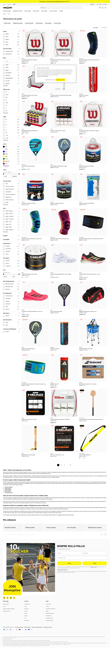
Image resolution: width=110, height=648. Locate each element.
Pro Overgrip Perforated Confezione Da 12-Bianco (60, 59)
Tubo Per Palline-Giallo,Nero (84, 454)
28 (70, 465)
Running (9, 4)
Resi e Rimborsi (48, 615)
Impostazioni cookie (6, 611)
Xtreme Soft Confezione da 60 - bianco (29, 274)
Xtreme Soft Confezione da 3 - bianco (29, 419)
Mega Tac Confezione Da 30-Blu (56, 203)
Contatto (47, 606)
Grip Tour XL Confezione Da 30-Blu (29, 203)
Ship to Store (27, 620)
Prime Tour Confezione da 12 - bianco (58, 130)
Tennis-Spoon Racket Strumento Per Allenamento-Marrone (91, 419)
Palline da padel (36, 10)
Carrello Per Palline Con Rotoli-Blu (86, 348)
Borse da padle (44, 10)
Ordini (26, 606)
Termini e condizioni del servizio (37, 627)
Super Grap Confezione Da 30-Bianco (86, 203)
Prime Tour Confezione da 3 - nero (57, 454)
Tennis (4, 4)
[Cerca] (41, 7)
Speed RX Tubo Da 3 (54, 384)
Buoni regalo (105, 4)
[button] (101, 534)
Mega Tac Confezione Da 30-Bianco (86, 166)
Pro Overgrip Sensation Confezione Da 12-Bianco (89, 130)
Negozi (47, 611)
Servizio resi (27, 608)
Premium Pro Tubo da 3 (83, 95)
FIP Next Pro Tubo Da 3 (54, 348)
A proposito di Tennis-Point (50, 608)
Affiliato (26, 611)
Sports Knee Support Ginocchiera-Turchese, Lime (32, 238)
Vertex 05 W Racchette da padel (28, 166)
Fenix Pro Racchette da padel (56, 311)
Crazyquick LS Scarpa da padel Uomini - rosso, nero (32, 311)
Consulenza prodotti (49, 618)
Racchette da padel (7, 10)
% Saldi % (61, 10)
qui (44, 75)
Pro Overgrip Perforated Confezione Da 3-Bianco (60, 419)
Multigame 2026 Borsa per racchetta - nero (88, 311)
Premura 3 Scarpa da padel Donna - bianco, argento (60, 274)
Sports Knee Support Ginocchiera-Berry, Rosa (59, 238)
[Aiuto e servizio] (100, 7)
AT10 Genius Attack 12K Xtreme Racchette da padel (60, 95)
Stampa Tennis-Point (49, 620)
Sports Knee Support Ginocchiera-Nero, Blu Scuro (89, 59)
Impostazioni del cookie (50, 79)
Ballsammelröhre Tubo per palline (28, 454)
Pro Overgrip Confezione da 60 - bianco (29, 95)
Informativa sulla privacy (19, 627)
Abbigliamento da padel (17, 10)
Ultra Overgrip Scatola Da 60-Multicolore (30, 130)
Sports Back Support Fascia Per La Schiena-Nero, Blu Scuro (91, 238)
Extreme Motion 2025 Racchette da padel (58, 166)
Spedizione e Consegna (50, 613)
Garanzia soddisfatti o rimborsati (8, 608)
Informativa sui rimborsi (48, 627)
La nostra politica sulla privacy (62, 569)
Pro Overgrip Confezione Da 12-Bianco (29, 59)
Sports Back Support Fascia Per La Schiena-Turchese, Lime (34, 384)
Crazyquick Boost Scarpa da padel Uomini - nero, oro (89, 274)
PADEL (14, 4)
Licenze (4, 606)
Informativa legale (27, 627)
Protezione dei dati (40, 76)
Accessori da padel (53, 10)
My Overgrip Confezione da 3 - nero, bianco (88, 384)
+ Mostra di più (5, 85)
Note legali (46, 76)
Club (25, 618)
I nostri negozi (98, 4)
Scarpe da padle (27, 10)
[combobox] (61, 7)
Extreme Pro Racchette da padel (28, 348)
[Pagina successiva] (73, 465)
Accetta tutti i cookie (60, 79)
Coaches (26, 615)
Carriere (26, 613)
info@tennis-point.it (93, 566)
